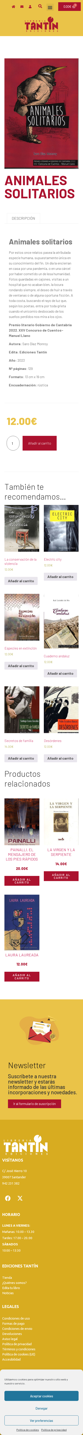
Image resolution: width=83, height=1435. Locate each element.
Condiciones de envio (17, 1328)
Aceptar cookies (41, 1396)
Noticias (8, 1293)
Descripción (23, 218)
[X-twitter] (19, 1198)
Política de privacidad (54, 1429)
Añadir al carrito (39, 443)
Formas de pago (13, 1323)
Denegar (41, 1408)
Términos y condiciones (18, 1349)
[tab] (23, 218)
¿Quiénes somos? (14, 1283)
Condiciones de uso (16, 1318)
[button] (50, 7)
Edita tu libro (11, 1288)
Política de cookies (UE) (18, 1354)
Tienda (7, 1277)
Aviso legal (10, 1339)
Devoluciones (12, 1334)
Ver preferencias (41, 1421)
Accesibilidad (11, 1359)
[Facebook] (7, 1198)
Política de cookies (27, 1429)
